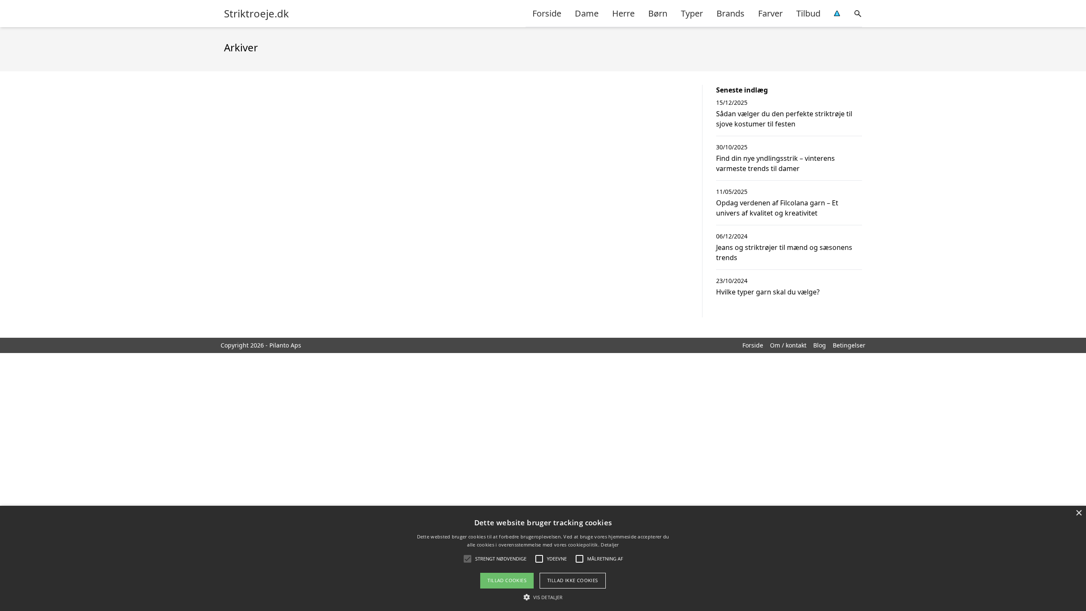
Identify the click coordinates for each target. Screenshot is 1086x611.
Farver (770, 13)
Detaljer (610, 544)
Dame (587, 13)
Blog (819, 345)
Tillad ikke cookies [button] (572, 580)
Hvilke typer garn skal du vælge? (768, 292)
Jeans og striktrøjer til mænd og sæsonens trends (784, 252)
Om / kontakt (788, 345)
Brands (731, 13)
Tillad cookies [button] (506, 580)
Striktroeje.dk (256, 13)
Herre (623, 13)
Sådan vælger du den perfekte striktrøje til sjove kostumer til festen (784, 119)
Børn (657, 13)
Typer (692, 13)
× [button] (1078, 513)
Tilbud (808, 13)
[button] (543, 597)
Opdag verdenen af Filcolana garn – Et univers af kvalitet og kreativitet (777, 208)
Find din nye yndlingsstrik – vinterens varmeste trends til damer (775, 163)
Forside (546, 13)
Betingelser (849, 345)
